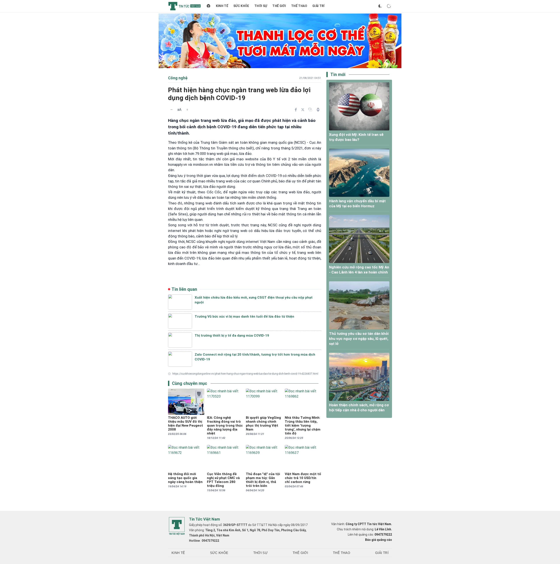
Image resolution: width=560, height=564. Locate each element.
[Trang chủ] (208, 6)
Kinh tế (222, 6)
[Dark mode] (380, 6)
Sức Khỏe (241, 6)
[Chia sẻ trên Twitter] (302, 109)
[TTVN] (177, 526)
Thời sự (260, 6)
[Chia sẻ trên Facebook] (295, 109)
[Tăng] (187, 109)
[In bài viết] (318, 110)
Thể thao (299, 6)
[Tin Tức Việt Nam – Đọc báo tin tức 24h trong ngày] (184, 6)
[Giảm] (171, 109)
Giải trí (318, 6)
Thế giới (279, 6)
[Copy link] (310, 110)
